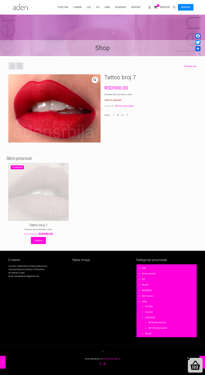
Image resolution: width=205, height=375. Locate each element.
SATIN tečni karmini (157, 322)
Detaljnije (38, 240)
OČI (143, 279)
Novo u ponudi (148, 273)
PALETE (145, 285)
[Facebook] (100, 363)
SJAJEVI (149, 312)
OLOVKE (149, 306)
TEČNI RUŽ (150, 317)
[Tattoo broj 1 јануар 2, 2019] (3, 362)
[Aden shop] (21, 7)
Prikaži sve (191, 66)
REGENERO (147, 290)
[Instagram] (104, 363)
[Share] (198, 48)
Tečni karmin (147, 296)
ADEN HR (185, 7)
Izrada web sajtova (111, 359)
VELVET (148, 333)
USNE (144, 301)
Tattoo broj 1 (38, 225)
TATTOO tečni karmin (124, 106)
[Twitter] (198, 42)
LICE (144, 268)
